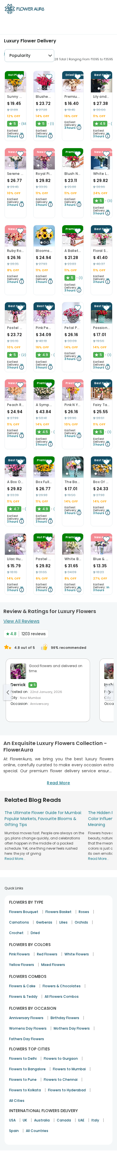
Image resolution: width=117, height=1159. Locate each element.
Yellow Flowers (21, 964)
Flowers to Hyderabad (67, 1090)
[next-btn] (109, 692)
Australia (42, 1120)
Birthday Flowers (65, 1017)
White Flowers (76, 954)
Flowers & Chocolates (62, 986)
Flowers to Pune (23, 1079)
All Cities (16, 1100)
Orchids (81, 922)
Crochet (16, 932)
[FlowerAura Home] (24, 10)
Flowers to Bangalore (27, 1069)
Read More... (15, 858)
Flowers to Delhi (23, 1058)
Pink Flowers (19, 954)
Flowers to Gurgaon (61, 1058)
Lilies (63, 922)
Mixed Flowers (53, 964)
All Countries (37, 1130)
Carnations (19, 922)
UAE (81, 1120)
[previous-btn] (7, 692)
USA (12, 1120)
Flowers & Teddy (23, 996)
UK (25, 1120)
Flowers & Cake (22, 986)
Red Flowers (47, 954)
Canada (64, 1120)
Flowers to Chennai (61, 1079)
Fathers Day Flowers (26, 1038)
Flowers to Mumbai (69, 1069)
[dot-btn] (10, 88)
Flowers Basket (58, 911)
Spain (14, 1130)
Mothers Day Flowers (72, 1028)
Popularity (19, 55)
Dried (35, 932)
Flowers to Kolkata (25, 1090)
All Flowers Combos (62, 996)
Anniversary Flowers (26, 1017)
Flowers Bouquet (23, 911)
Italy (95, 1120)
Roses (84, 911)
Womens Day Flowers (28, 1028)
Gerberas (44, 922)
